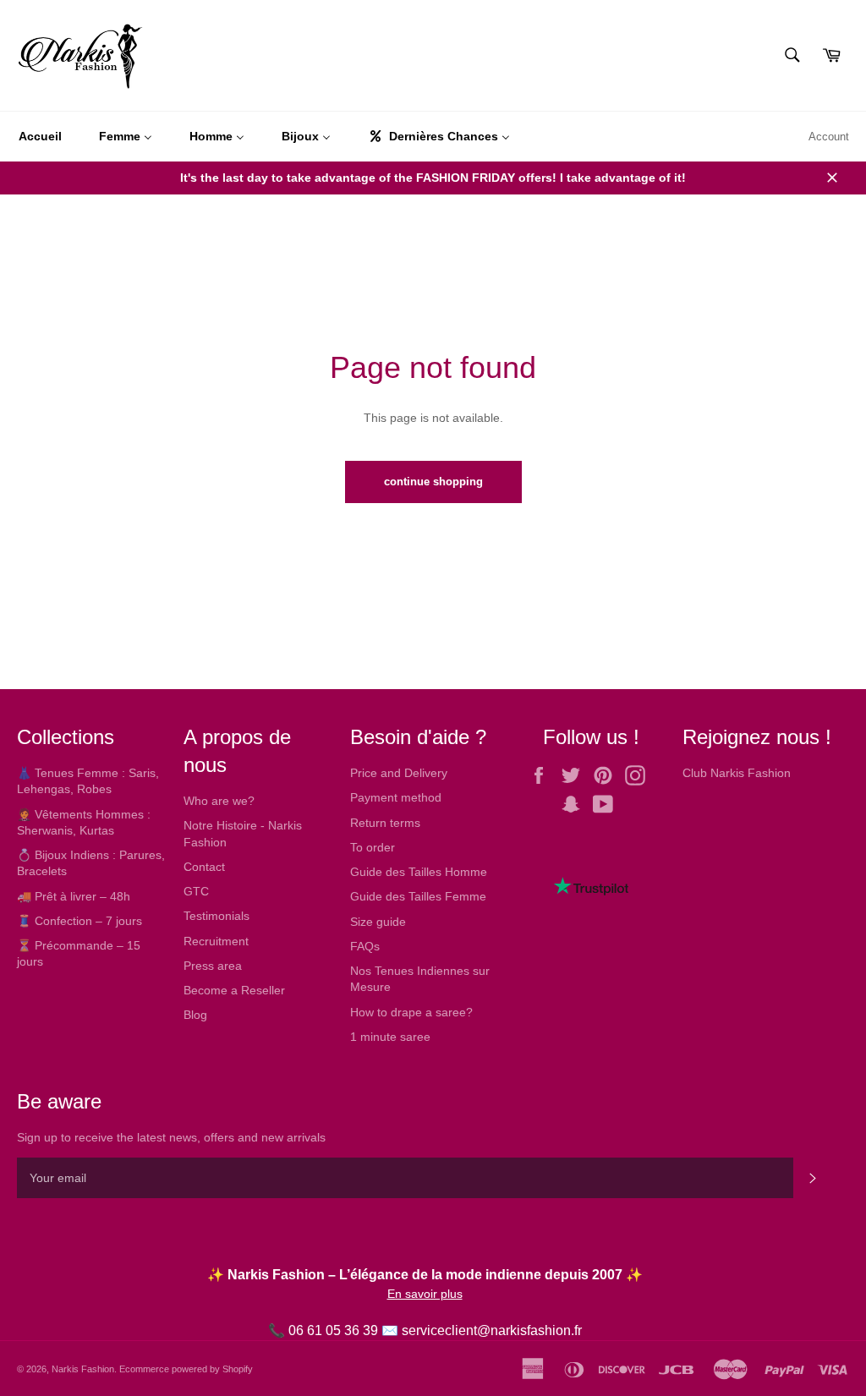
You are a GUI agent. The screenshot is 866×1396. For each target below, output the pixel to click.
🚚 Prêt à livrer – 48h (73, 896)
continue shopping (433, 481)
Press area (213, 965)
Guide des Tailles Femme (418, 896)
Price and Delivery (398, 773)
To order (372, 847)
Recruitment (216, 941)
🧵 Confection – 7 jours (79, 921)
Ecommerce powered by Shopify (186, 1369)
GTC (196, 891)
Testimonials (216, 915)
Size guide (378, 921)
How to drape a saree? (411, 1012)
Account (828, 136)
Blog (195, 1014)
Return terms (385, 822)
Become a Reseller (234, 990)
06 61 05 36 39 (333, 1330)
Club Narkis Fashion (736, 773)
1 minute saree (390, 1036)
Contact (204, 866)
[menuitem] (40, 137)
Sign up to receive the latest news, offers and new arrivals (171, 1137)
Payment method (395, 797)
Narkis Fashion (83, 1369)
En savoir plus (425, 1293)
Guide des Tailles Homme (418, 872)
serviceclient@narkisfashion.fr (492, 1330)
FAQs (365, 946)
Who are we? (219, 800)
